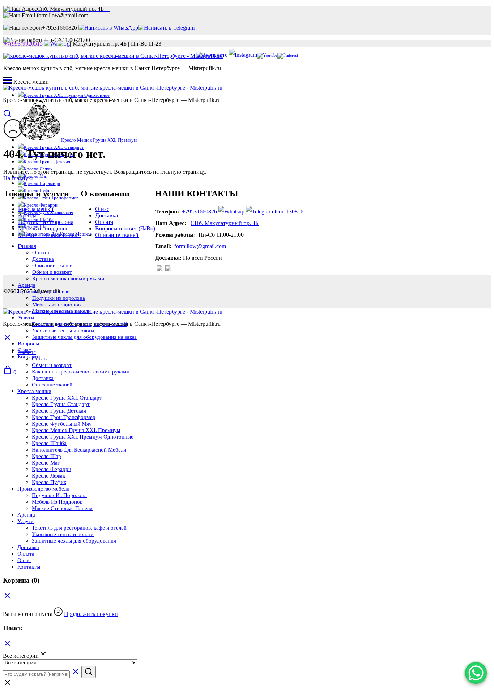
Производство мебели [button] (43, 489)
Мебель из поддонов (56, 304)
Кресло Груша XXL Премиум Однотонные (82, 437)
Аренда (26, 285)
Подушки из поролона (58, 298)
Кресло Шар (46, 456)
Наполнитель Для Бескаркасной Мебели (79, 450)
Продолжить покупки (91, 614)
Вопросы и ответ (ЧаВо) (125, 228)
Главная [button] (26, 352)
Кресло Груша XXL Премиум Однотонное (67, 95)
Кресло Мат (36, 176)
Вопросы (28, 343)
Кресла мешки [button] (34, 391)
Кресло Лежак (48, 476)
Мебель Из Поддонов (57, 502)
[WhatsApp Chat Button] (476, 673)
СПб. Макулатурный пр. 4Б (225, 223)
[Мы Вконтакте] (156, 269)
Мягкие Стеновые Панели (62, 508)
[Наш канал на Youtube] (267, 55)
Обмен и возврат (52, 365)
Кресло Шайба (49, 443)
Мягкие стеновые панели (49, 235)
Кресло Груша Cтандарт (61, 404)
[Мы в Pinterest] (287, 55)
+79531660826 (199, 211)
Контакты (29, 356)
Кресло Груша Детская (47, 161)
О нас (102, 209)
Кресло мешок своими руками (68, 278)
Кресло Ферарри (51, 469)
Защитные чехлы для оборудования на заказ (84, 337)
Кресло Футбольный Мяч (62, 424)
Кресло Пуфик (49, 482)
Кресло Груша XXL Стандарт (67, 398)
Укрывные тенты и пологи (63, 330)
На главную (18, 178)
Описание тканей (117, 235)
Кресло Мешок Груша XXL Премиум (99, 140)
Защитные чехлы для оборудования (74, 541)
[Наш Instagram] (160, 269)
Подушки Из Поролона (59, 495)
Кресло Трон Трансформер (63, 417)
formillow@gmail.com (200, 246)
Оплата (104, 222)
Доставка (106, 215)
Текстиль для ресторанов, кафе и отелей (79, 528)
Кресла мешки (36, 209)
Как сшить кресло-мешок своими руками (80, 372)
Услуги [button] (26, 317)
